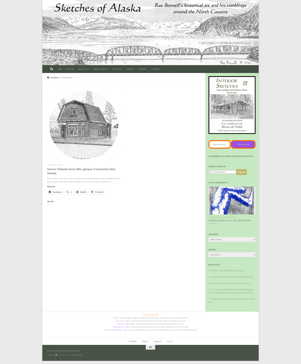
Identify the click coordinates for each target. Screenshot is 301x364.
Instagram (157, 341)
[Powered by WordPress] (56, 355)
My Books (129, 69)
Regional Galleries (100, 69)
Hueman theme (76, 355)
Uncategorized (231, 217)
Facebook (132, 341)
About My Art (83, 69)
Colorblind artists (216, 217)
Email (169, 341)
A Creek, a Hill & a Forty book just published (227, 270)
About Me (70, 69)
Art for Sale (116, 69)
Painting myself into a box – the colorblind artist (230, 220)
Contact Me (142, 69)
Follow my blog (243, 144)
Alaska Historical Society (122, 318)
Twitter (145, 341)
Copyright (155, 69)
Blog (60, 69)
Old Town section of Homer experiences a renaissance (231, 283)
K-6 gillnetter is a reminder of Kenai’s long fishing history (232, 277)
